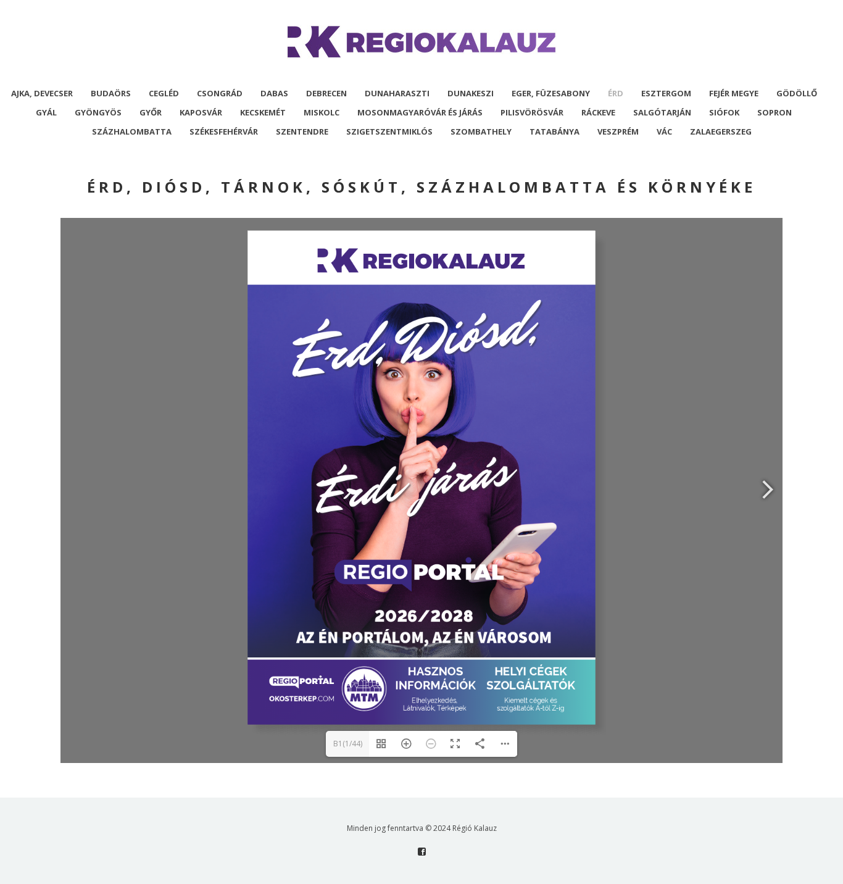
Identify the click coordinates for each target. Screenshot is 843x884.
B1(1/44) (347, 743)
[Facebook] (422, 852)
